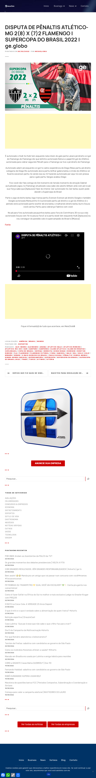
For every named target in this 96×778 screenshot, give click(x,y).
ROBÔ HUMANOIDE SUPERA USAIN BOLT (23, 676)
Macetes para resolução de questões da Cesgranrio (71, 373)
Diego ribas (59, 351)
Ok (49, 774)
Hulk (86, 353)
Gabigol (61, 353)
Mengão (8, 355)
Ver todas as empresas (63, 724)
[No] (93, 771)
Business (58, 6)
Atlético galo (55, 347)
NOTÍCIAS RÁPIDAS (13, 526)
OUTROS (8, 529)
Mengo (17, 355)
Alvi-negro (21, 347)
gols (80, 353)
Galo (68, 353)
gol (74, 353)
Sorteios (53, 760)
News (71, 6)
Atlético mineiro (72, 347)
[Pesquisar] (88, 479)
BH (20, 349)
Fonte (7, 225)
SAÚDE (8, 532)
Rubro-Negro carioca (16, 357)
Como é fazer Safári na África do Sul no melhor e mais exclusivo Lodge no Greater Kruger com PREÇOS (46, 596)
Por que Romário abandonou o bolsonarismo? (26, 637)
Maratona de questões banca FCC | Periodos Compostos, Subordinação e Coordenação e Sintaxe (46, 684)
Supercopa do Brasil (67, 357)
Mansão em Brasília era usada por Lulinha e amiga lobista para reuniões (38, 656)
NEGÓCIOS (9, 523)
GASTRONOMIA (11, 519)
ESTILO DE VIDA (12, 516)
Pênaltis (67, 355)
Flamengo (24, 353)
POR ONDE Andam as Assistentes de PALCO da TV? (28, 556)
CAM (25, 349)
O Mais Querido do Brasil (34, 355)
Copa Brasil (11, 351)
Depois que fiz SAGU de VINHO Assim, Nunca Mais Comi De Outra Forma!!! (30, 373)
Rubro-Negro (80, 355)
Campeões (44, 349)
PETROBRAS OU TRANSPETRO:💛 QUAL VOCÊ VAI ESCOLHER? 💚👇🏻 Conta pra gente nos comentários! (46, 586)
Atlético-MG (11, 349)
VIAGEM (8, 538)
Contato (84, 6)
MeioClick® (41, 51)
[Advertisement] (48, 131)
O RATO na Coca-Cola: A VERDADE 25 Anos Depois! (28, 604)
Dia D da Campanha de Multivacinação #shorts (27, 630)
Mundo (40, 341)
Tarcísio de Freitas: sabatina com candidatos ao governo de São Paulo (37, 643)
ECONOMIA (9, 507)
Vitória (50, 359)
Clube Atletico (58, 349)
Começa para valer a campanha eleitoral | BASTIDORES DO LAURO (35, 692)
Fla (16, 353)
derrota (48, 351)
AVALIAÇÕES (10, 498)
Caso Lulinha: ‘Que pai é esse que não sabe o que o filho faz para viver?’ (38, 624)
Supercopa (50, 357)
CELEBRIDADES (11, 501)
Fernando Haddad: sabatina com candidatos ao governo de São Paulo (37, 669)
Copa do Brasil (26, 351)
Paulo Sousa (55, 355)
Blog (63, 760)
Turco (32, 359)
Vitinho (41, 359)
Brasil (32, 341)
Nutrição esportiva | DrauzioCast (20, 617)
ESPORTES (23, 344)
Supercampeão (35, 357)
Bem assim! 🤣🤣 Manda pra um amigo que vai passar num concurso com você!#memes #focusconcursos (46, 577)
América (23, 341)
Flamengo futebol (39, 353)
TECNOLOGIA (10, 535)
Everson (71, 351)
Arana (43, 347)
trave (25, 359)
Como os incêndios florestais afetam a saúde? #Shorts (30, 650)
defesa (38, 351)
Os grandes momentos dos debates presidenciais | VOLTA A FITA (35, 562)
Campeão (33, 349)
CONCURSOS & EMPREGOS (16, 504)
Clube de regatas (76, 349)
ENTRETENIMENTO (13, 510)
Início (46, 6)
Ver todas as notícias (32, 724)
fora (52, 353)
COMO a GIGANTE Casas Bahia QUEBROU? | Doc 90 (28, 663)
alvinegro (33, 347)
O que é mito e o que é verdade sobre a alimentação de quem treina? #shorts (41, 611)
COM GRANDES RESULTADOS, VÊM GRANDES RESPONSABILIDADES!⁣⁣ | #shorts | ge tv (43, 569)
